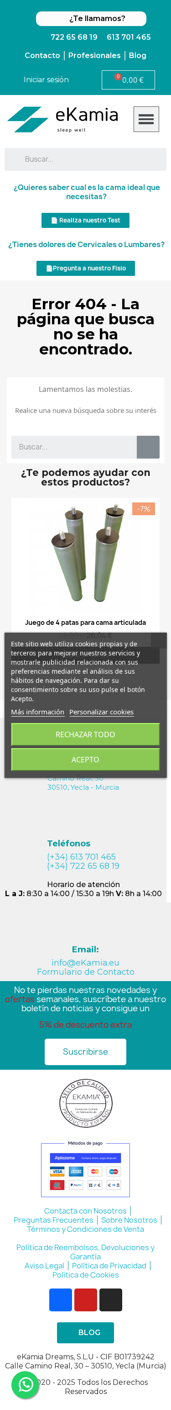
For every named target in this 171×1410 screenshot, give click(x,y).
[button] (85, 220)
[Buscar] (148, 447)
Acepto (85, 760)
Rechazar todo (85, 734)
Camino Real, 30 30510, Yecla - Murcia (83, 783)
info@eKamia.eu (85, 963)
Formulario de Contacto (86, 972)
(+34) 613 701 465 (81, 857)
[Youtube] (85, 1300)
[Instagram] (110, 1300)
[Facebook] (60, 1300)
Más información (37, 711)
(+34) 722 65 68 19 (83, 866)
